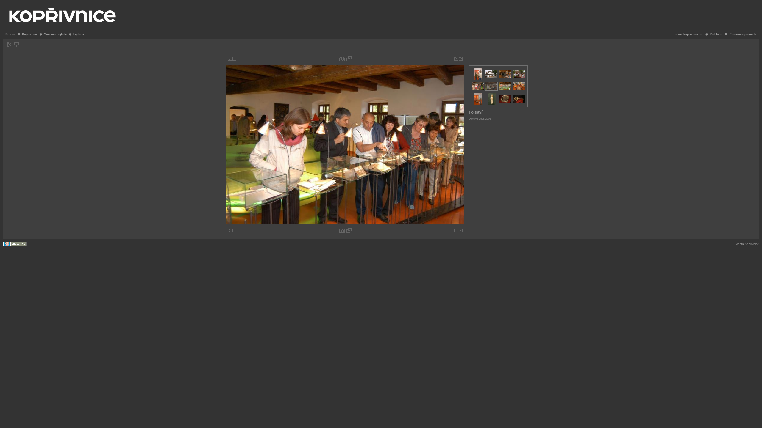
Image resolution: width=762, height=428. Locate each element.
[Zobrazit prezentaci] (16, 44)
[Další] (456, 58)
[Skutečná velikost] (349, 58)
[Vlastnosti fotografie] (342, 58)
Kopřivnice (30, 34)
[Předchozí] (234, 58)
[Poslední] (460, 58)
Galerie (10, 34)
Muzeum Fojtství (55, 34)
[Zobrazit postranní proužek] (9, 44)
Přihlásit (716, 34)
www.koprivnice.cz (689, 34)
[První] (230, 58)
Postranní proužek (743, 34)
